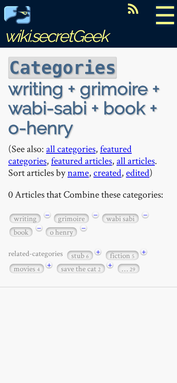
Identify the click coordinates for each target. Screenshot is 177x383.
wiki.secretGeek (56, 36)
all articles (135, 160)
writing (25, 218)
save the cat (81, 268)
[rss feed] (133, 8)
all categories (70, 148)
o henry (61, 232)
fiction (122, 255)
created (107, 172)
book (21, 232)
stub (80, 255)
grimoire (71, 218)
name (78, 172)
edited (137, 172)
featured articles (81, 160)
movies (27, 268)
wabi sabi (120, 218)
